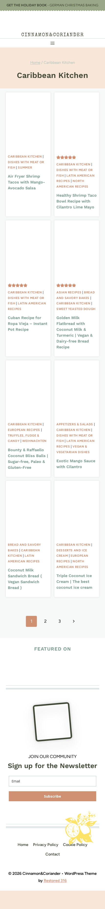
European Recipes (24, 430)
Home (23, 844)
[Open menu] (52, 43)
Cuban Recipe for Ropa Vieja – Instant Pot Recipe (27, 323)
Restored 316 (55, 880)
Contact (52, 854)
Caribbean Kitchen (25, 156)
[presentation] (28, 122)
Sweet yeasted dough (75, 309)
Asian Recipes (68, 292)
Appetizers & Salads (74, 424)
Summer (25, 167)
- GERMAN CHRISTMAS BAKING (52, 5)
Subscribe (52, 796)
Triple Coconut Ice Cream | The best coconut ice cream (74, 581)
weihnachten (34, 441)
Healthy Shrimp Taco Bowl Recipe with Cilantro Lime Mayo (76, 201)
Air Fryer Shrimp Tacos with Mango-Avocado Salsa (26, 182)
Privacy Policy (45, 844)
